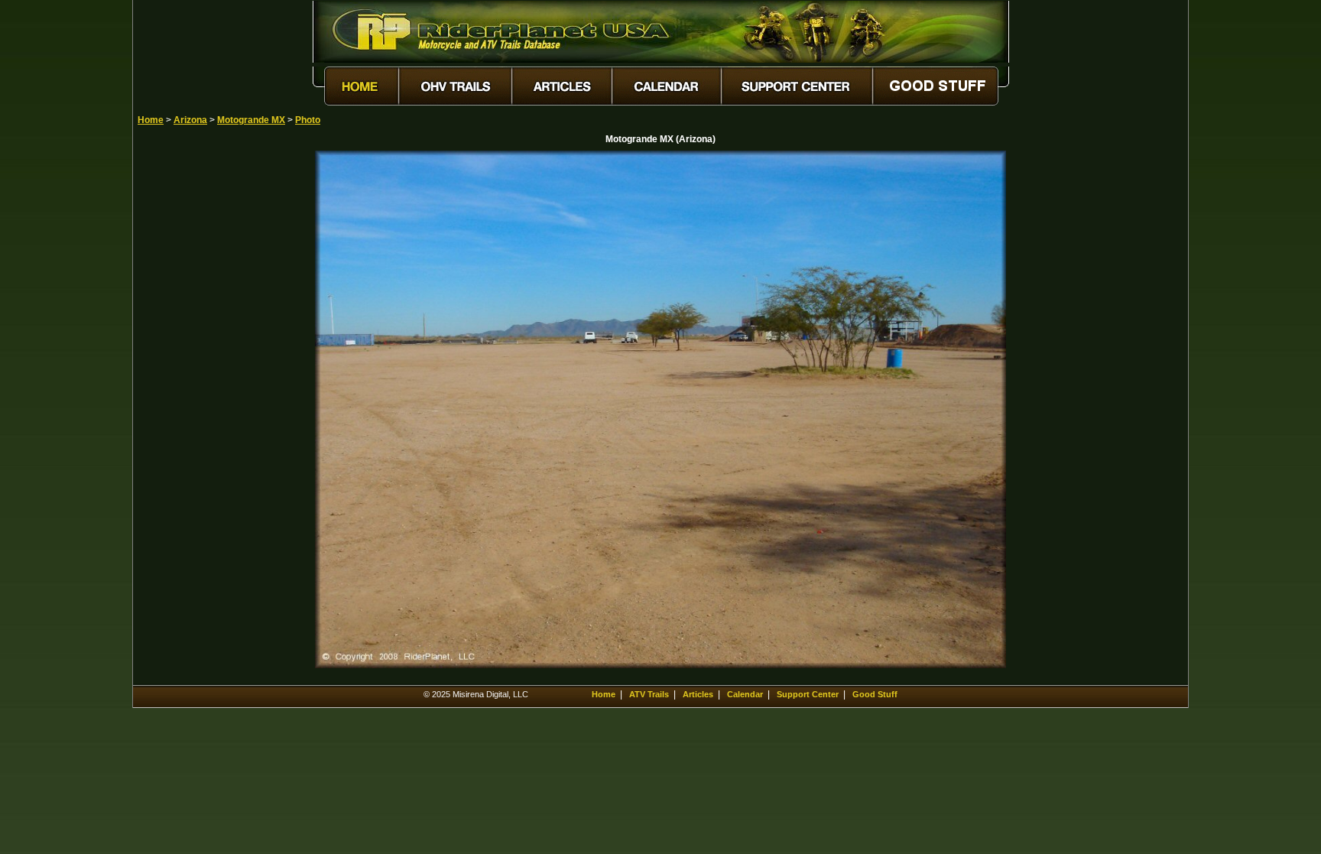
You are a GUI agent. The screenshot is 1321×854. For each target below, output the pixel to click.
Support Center (808, 694)
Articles (698, 694)
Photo (307, 120)
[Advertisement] (191, 380)
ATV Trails (649, 694)
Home (151, 120)
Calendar (745, 694)
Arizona (190, 120)
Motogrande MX (251, 120)
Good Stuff (874, 694)
